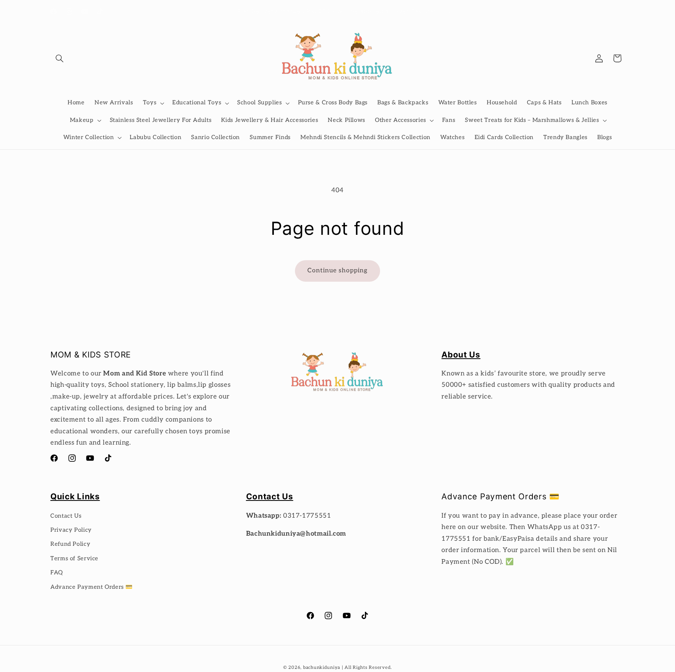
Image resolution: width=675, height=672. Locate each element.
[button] (59, 58)
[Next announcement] (450, 12)
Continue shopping (337, 270)
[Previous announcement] (225, 12)
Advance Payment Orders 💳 (91, 587)
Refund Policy (70, 544)
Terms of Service (74, 558)
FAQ (56, 572)
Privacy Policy (71, 530)
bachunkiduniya (321, 667)
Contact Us (65, 516)
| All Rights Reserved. (367, 667)
